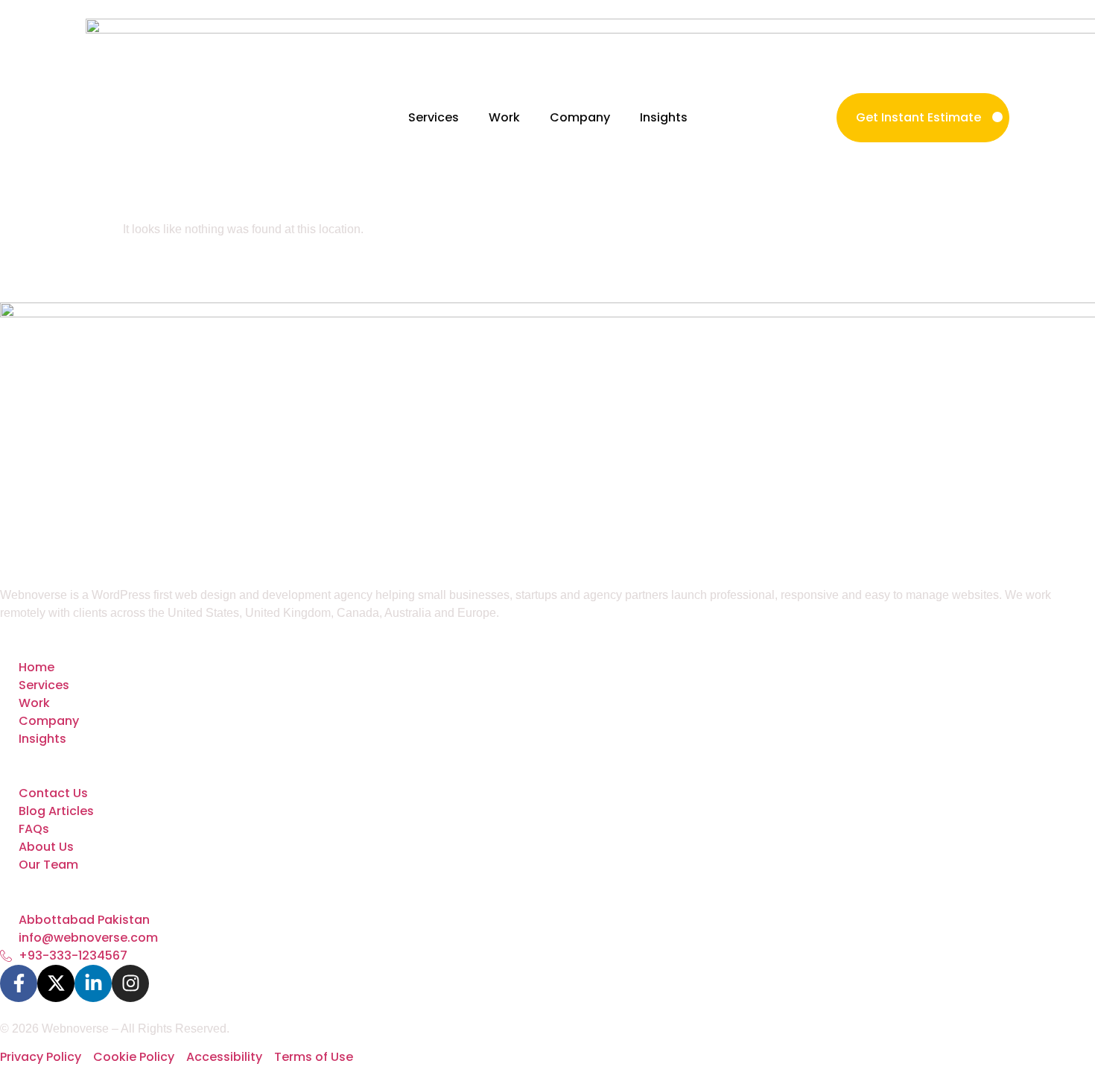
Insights (664, 117)
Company (580, 117)
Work (504, 117)
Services (433, 117)
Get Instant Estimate (918, 117)
